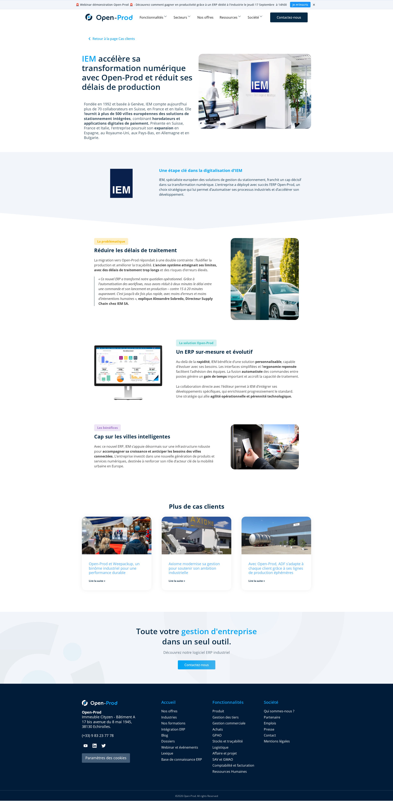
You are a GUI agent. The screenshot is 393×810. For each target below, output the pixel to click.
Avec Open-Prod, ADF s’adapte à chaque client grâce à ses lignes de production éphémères (276, 568)
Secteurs (180, 17)
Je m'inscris (300, 5)
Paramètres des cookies (105, 757)
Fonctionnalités (151, 17)
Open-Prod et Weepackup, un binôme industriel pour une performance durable (114, 568)
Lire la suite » (97, 581)
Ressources (228, 17)
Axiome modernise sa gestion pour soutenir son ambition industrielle (194, 568)
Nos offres (205, 17)
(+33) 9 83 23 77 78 (98, 735)
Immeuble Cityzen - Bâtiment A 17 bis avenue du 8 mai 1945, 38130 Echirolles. (108, 719)
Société (253, 17)
